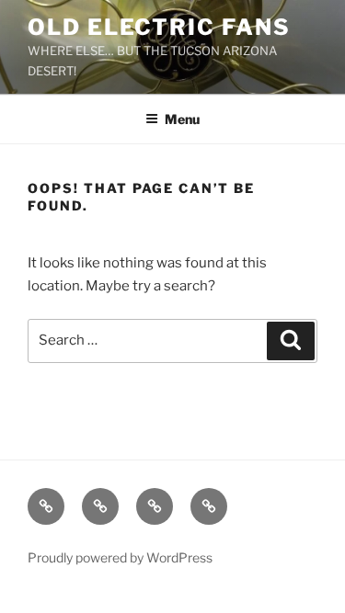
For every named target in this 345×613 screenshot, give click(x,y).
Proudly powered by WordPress (120, 557)
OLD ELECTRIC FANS (159, 27)
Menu (182, 119)
